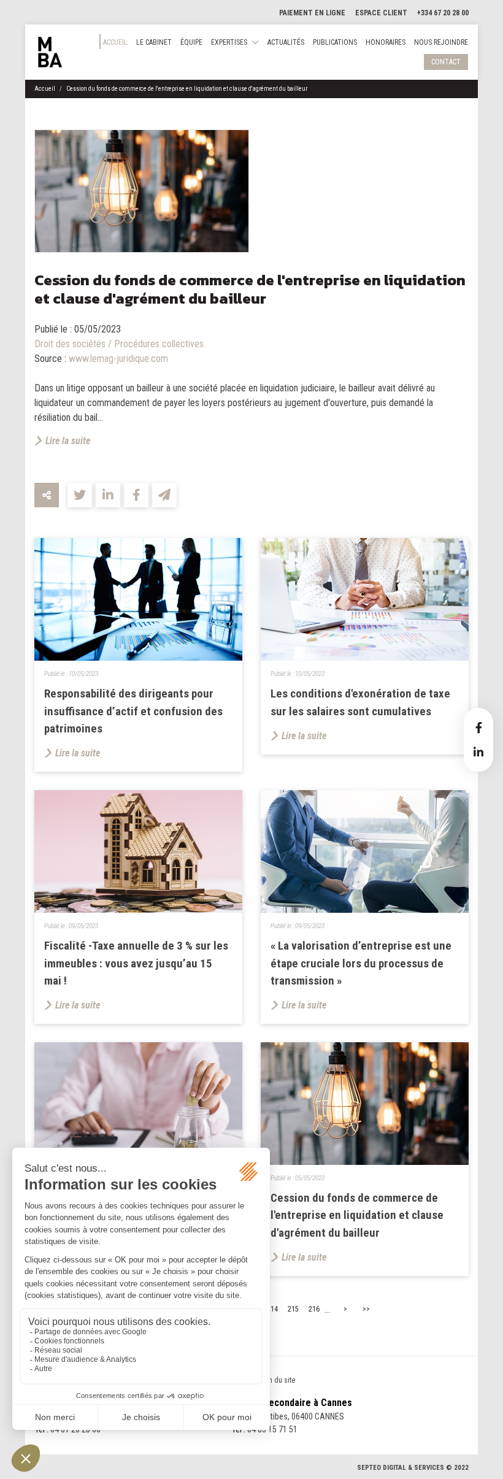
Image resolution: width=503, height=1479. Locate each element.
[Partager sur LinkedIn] (108, 495)
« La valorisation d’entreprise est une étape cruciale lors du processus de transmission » (361, 963)
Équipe (191, 42)
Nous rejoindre (441, 42)
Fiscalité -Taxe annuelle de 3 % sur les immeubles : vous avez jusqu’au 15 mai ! (136, 963)
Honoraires (385, 42)
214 (272, 1309)
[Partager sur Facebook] (136, 495)
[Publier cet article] (79, 495)
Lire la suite (67, 441)
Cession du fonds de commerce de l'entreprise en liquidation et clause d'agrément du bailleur (186, 88)
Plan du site (277, 1380)
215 (293, 1309)
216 (314, 1309)
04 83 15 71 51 (272, 1429)
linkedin (478, 752)
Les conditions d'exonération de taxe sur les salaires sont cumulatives (360, 702)
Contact (446, 62)
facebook (478, 727)
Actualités (285, 42)
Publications (335, 42)
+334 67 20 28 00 (443, 13)
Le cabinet (154, 42)
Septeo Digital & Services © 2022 (413, 1468)
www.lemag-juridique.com (118, 358)
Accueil (115, 42)
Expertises (229, 42)
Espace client (381, 13)
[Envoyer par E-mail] (164, 495)
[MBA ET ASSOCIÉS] (50, 52)
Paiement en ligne (312, 13)
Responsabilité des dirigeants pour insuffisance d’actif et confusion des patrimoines (133, 711)
